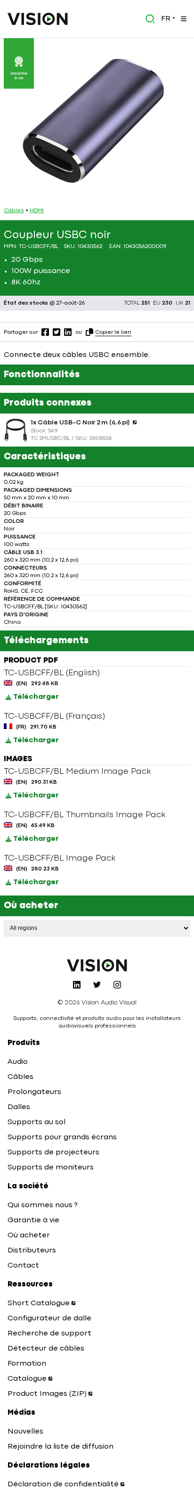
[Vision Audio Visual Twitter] (97, 984)
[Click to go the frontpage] (38, 19)
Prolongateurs (34, 1092)
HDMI (37, 210)
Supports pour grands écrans (62, 1137)
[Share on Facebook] (45, 332)
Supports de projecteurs (53, 1152)
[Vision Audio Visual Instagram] (117, 984)
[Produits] (182, 18)
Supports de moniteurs (51, 1167)
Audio (18, 1062)
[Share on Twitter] (56, 332)
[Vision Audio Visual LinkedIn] (77, 984)
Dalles (19, 1107)
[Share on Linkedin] (68, 332)
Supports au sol (36, 1122)
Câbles (14, 210)
